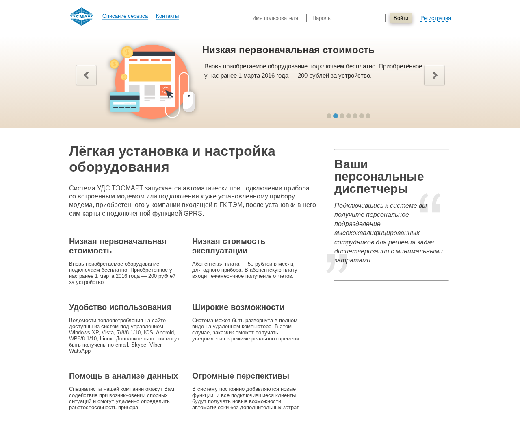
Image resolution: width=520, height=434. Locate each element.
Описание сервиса (125, 16)
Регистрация (435, 18)
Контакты (167, 16)
